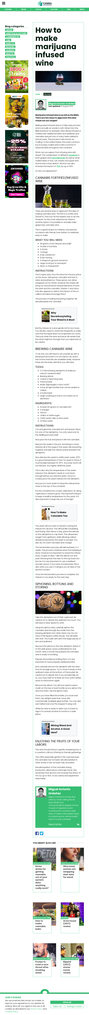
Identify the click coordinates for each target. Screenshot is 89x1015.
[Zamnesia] (16, 76)
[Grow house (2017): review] (72, 914)
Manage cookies (74, 1006)
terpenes (73, 155)
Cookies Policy (11, 1011)
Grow (9, 30)
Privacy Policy (36, 1009)
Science (10, 50)
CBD (8, 40)
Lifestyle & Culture (16, 33)
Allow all (67, 1002)
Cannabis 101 (12, 36)
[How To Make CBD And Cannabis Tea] (46, 514)
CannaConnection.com (44, 3)
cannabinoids (58, 158)
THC (58, 166)
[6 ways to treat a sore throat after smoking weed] (44, 955)
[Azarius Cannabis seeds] (16, 111)
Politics (10, 57)
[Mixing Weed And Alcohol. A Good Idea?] (46, 729)
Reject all (57, 1006)
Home (37, 94)
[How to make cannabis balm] (44, 914)
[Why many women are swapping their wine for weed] (72, 859)
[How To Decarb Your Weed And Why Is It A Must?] (46, 316)
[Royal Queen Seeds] (16, 146)
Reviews (10, 47)
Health (9, 53)
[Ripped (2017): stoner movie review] (72, 955)
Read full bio (55, 824)
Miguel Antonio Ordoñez (62, 103)
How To (10, 43)
